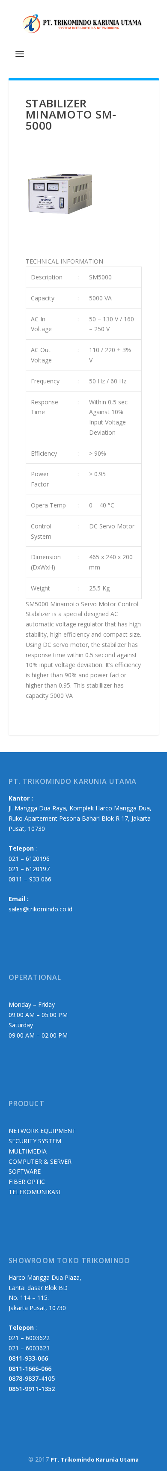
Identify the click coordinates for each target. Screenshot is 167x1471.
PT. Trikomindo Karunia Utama (95, 1459)
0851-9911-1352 (32, 1389)
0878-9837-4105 (32, 1378)
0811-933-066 (28, 1358)
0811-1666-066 (30, 1368)
